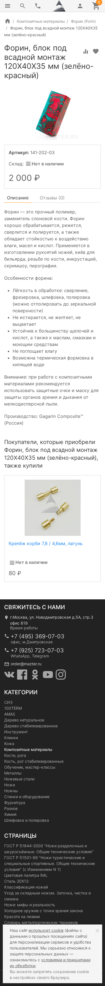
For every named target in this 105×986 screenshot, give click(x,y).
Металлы (13, 773)
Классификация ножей (26, 887)
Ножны (11, 790)
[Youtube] (48, 675)
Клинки (11, 737)
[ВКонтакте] (9, 675)
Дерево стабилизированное (31, 725)
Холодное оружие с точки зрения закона (43, 910)
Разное (11, 808)
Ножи (9, 784)
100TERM (13, 708)
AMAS (9, 714)
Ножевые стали (19, 778)
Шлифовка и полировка (26, 820)
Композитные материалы (41, 21)
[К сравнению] (86, 51)
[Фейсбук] (22, 675)
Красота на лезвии (22, 916)
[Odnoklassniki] (35, 675)
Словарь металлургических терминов (41, 922)
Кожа (9, 743)
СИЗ (8, 702)
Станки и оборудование (27, 796)
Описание (18, 198)
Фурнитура (14, 802)
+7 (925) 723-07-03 (37, 650)
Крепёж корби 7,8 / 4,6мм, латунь (46, 543)
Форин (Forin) (83, 21)
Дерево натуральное (24, 720)
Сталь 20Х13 (16, 881)
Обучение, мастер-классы (29, 767)
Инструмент (16, 731)
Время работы (24, 627)
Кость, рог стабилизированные (34, 761)
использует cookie (46, 930)
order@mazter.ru (26, 663)
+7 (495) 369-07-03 (37, 636)
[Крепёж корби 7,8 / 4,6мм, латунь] (53, 507)
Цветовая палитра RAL (26, 875)
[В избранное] (96, 51)
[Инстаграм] (61, 675)
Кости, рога (15, 755)
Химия (10, 814)
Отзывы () (52, 198)
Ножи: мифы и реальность (29, 904)
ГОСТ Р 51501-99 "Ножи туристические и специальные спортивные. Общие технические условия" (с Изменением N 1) (49, 863)
